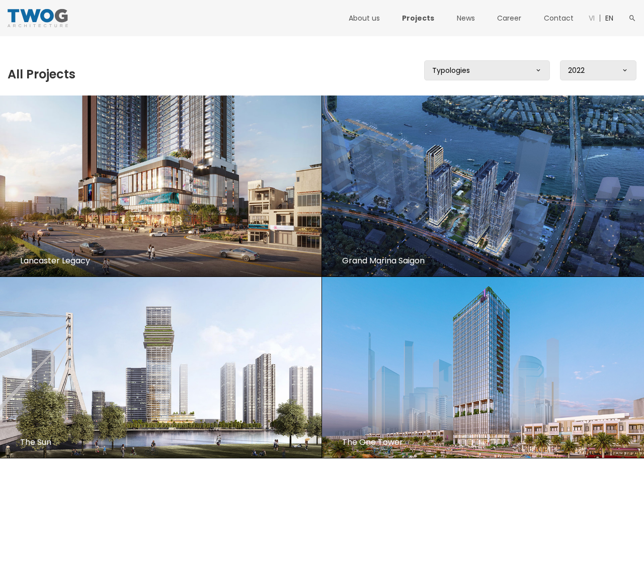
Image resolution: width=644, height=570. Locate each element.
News (466, 18)
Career (509, 18)
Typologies (451, 70)
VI (592, 18)
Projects (418, 18)
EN (609, 18)
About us (364, 18)
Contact (559, 18)
